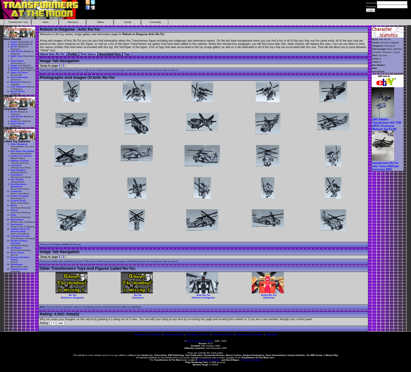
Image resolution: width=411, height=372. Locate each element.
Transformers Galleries (198, 334)
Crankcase (16, 191)
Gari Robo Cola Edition (22, 151)
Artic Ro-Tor (203, 295)
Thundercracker (19, 269)
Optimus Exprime (20, 160)
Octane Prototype (20, 196)
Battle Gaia (16, 56)
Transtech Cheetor (20, 236)
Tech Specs (88, 54)
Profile (73, 54)
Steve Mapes (204, 360)
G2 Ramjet (16, 248)
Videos (100, 22)
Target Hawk (17, 61)
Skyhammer (17, 219)
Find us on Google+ (251, 360)
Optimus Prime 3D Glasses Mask (20, 230)
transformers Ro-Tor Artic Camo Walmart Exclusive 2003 (385, 166)
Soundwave (17, 175)
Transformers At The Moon (148, 334)
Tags (127, 54)
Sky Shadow (17, 179)
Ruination (16, 82)
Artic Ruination (18, 87)
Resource (73, 22)
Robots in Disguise (72, 297)
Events (127, 22)
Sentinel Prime (18, 201)
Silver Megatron (19, 144)
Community (155, 22)
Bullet (14, 205)
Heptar (14, 65)
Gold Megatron (18, 170)
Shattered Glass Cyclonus (19, 242)
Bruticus (15, 70)
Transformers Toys (18, 22)
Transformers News (174, 334)
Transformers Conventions (249, 334)
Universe (138, 297)
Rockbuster (17, 264)
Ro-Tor (72, 295)
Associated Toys (110, 54)
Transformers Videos (223, 334)
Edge (13, 215)
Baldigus (15, 68)
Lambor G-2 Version (21, 156)
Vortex (14, 42)
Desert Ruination (19, 77)
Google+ (216, 360)
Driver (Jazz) (17, 252)
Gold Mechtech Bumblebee (18, 185)
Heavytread (17, 224)
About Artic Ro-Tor (53, 54)
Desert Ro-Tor (269, 295)
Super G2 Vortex (19, 72)
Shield (14, 210)
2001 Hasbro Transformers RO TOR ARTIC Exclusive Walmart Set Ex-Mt (386, 124)
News (46, 22)
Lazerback (16, 165)
